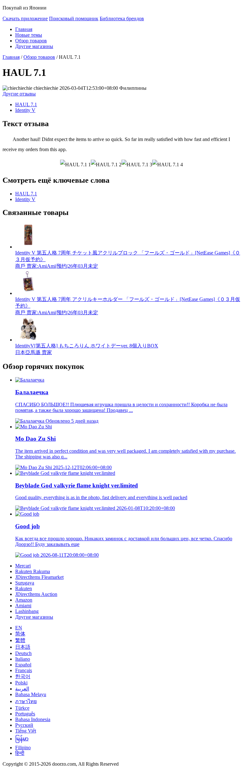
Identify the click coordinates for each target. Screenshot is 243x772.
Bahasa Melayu (30, 694)
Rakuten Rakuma (32, 571)
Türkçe (22, 708)
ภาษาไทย (26, 701)
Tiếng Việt (25, 730)
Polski (21, 682)
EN (18, 627)
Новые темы (28, 35)
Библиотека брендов (122, 18)
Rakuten (23, 588)
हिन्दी (19, 753)
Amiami (23, 605)
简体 (20, 633)
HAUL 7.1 (26, 104)
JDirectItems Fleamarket (39, 577)
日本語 (22, 647)
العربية (22, 688)
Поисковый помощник (73, 18)
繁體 (20, 640)
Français (23, 670)
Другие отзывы (19, 93)
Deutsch (23, 653)
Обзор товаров (31, 40)
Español (23, 664)
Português (25, 713)
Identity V (25, 110)
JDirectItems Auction (36, 594)
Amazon (23, 600)
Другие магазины (34, 46)
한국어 (22, 676)
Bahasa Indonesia (32, 719)
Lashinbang (27, 611)
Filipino (23, 747)
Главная (23, 29)
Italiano (22, 659)
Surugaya (24, 582)
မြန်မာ (21, 738)
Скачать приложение (25, 18)
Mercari (23, 565)
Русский (24, 725)
